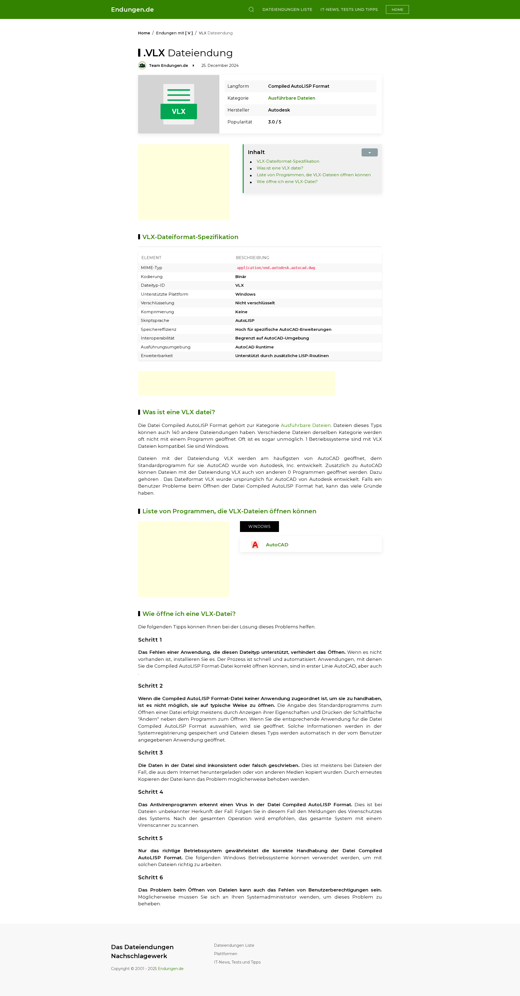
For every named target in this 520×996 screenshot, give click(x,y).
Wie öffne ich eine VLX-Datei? (287, 181)
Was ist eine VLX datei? (280, 168)
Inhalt (256, 152)
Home (397, 9)
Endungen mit (174, 33)
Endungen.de (132, 9)
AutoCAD (277, 544)
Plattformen (225, 953)
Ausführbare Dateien (291, 98)
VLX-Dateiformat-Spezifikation (288, 161)
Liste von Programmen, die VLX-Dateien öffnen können (314, 174)
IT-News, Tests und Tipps (349, 9)
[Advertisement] (183, 182)
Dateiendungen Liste (287, 9)
